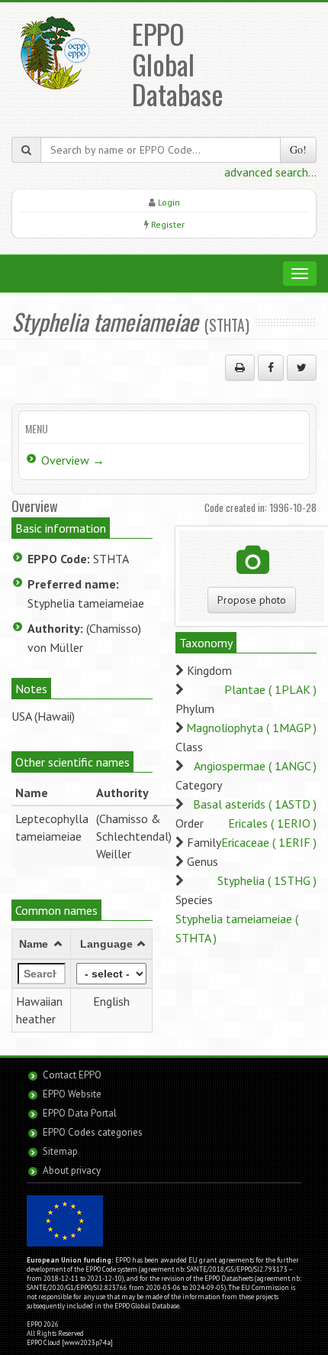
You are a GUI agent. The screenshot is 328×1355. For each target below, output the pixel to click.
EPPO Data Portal (80, 1113)
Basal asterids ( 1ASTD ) (255, 804)
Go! (298, 149)
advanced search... (270, 172)
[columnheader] (41, 944)
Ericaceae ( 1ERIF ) (269, 842)
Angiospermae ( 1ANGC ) (255, 765)
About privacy (72, 1170)
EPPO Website (72, 1094)
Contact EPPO (72, 1074)
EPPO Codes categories (93, 1132)
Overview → (73, 460)
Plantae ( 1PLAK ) (270, 689)
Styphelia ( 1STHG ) (267, 880)
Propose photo (251, 600)
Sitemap (60, 1151)
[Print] (240, 368)
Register (168, 224)
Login (169, 202)
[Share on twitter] (302, 368)
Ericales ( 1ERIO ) (272, 823)
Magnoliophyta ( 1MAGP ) (251, 727)
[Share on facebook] (271, 368)
